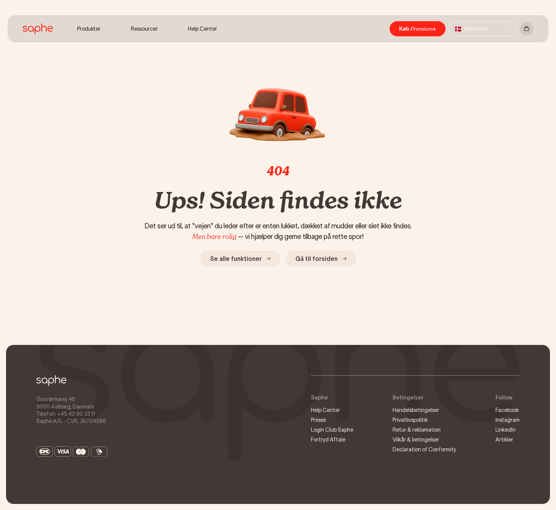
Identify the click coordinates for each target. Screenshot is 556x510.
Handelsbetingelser (416, 410)
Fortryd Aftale (328, 440)
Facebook (507, 410)
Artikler (504, 440)
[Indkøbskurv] (526, 29)
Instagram (507, 420)
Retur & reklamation (417, 430)
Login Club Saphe (332, 430)
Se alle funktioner (236, 258)
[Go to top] (51, 380)
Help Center (325, 410)
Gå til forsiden (316, 258)
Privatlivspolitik (410, 420)
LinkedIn (505, 430)
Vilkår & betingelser (416, 440)
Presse (318, 420)
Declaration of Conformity (424, 449)
